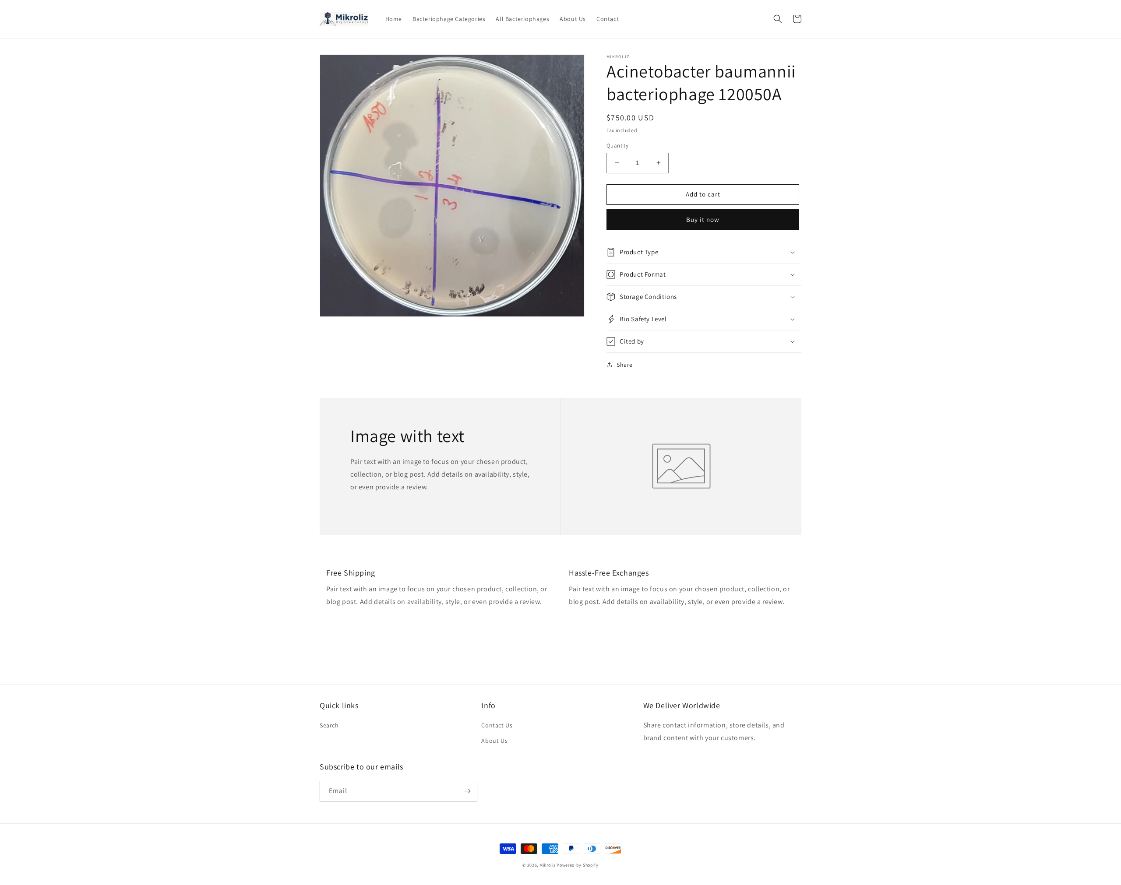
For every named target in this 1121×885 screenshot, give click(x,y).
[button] (777, 18)
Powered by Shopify (578, 865)
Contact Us (496, 725)
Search (329, 725)
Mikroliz (547, 865)
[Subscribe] (467, 791)
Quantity (617, 145)
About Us (494, 741)
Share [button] (625, 365)
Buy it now (702, 219)
